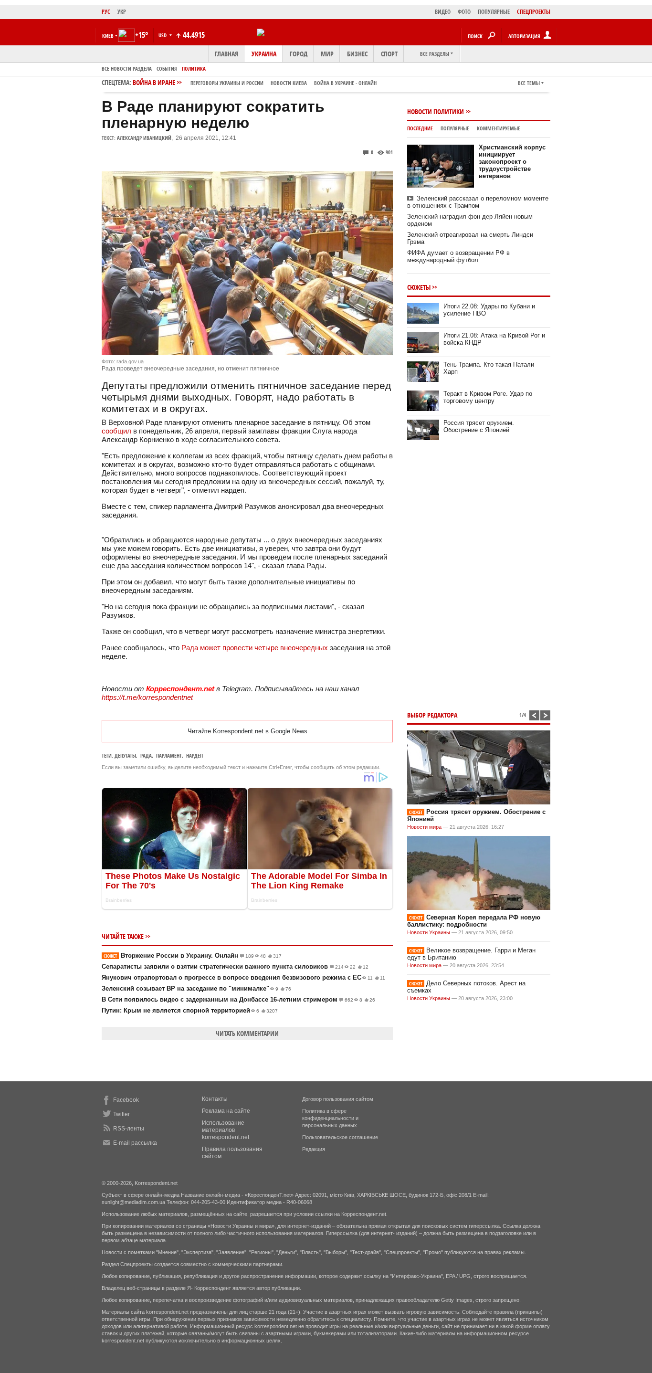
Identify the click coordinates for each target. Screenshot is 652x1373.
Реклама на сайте (226, 1111)
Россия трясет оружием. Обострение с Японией (478, 426)
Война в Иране (255, 82)
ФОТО (464, 12)
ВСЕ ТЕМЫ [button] (529, 82)
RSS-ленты (128, 1128)
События (167, 68)
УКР (121, 12)
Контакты (215, 1099)
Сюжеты (419, 287)
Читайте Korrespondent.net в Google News (247, 731)
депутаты (125, 755)
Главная (226, 53)
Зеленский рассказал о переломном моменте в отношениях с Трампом (477, 202)
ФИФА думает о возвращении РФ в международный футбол (458, 256)
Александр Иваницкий (144, 137)
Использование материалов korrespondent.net (225, 1130)
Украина (264, 53)
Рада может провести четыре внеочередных (254, 648)
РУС (106, 12)
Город (298, 53)
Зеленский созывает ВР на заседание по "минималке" (196, 988)
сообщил (116, 431)
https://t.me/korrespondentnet (147, 697)
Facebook (126, 1100)
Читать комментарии (247, 1033)
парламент (169, 755)
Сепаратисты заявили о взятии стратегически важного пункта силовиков (235, 966)
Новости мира (424, 827)
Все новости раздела (127, 68)
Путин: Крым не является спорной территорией (190, 1010)
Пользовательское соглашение (340, 1137)
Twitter (121, 1114)
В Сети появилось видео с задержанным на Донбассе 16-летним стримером (238, 999)
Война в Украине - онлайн (345, 82)
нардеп (194, 755)
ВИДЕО (443, 12)
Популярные (455, 128)
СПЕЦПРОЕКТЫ (533, 12)
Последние (420, 128)
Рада (146, 755)
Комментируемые (498, 128)
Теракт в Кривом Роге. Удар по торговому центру (487, 397)
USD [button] (163, 35)
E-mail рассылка (135, 1143)
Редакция (313, 1149)
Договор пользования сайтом (337, 1099)
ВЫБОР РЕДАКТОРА (432, 714)
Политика (194, 68)
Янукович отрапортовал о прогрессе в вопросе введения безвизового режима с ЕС (243, 977)
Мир (327, 53)
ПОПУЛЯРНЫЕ (494, 12)
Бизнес (357, 53)
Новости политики (435, 111)
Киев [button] (108, 35)
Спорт (389, 53)
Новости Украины (428, 932)
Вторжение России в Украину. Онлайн (193, 955)
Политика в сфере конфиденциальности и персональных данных (330, 1118)
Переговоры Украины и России (226, 82)
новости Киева (289, 82)
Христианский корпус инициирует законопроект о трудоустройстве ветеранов (512, 162)
